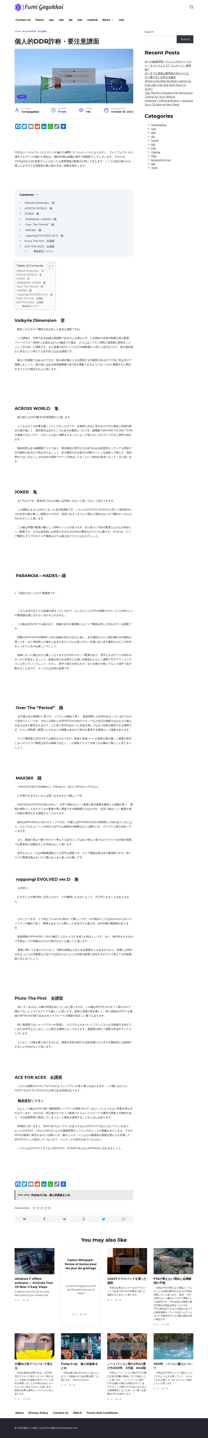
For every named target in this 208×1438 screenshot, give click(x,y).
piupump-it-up (161, 159)
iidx (79, 19)
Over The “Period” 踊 (39, 224)
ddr (61, 19)
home (155, 140)
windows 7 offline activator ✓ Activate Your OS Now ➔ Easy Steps (34, 1282)
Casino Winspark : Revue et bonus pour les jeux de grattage (81, 1264)
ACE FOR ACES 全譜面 (39, 246)
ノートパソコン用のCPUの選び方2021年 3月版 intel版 (126, 1366)
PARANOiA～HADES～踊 (40, 219)
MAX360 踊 (33, 230)
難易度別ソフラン (43, 251)
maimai (92, 19)
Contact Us (23, 19)
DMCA (77, 1412)
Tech (154, 167)
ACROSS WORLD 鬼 (38, 208)
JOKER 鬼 (32, 213)
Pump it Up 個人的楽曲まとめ (79, 1366)
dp (70, 19)
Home (40, 19)
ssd (121, 19)
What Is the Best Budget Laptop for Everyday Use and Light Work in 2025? (168, 85)
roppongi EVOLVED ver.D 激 (44, 235)
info (22, 97)
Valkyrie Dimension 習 (39, 202)
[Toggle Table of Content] (48, 266)
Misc (154, 156)
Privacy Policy (38, 1412)
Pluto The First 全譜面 (39, 241)
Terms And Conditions (102, 1412)
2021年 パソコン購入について (173, 1366)
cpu (51, 19)
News (106, 19)
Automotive (159, 124)
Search (149, 31)
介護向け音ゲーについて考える (34, 1366)
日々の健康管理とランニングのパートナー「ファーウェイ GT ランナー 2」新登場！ (168, 65)
